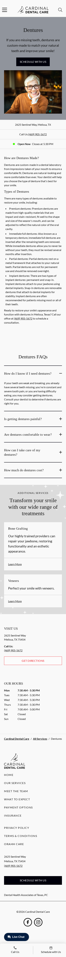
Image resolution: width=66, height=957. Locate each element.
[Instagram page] (38, 922)
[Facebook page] (28, 922)
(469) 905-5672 (37, 134)
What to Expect (17, 799)
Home (8, 774)
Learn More (15, 564)
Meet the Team (16, 791)
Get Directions (33, 660)
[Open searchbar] (60, 10)
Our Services (15, 783)
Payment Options (18, 807)
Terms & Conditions (20, 835)
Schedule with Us (33, 61)
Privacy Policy (16, 827)
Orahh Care (14, 844)
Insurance (13, 815)
